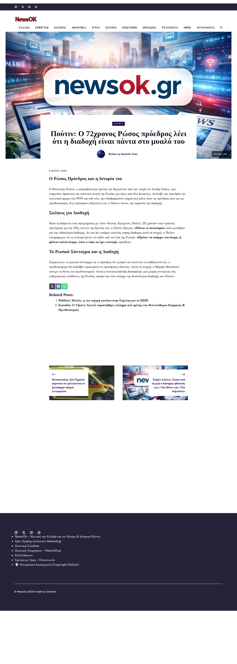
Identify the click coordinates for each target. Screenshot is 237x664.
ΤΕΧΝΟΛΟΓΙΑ (205, 27)
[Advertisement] (118, 341)
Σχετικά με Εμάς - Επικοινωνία (35, 560)
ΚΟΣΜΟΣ (60, 27)
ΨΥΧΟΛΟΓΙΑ (170, 27)
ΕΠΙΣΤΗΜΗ (129, 27)
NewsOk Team (129, 154)
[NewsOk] (26, 19)
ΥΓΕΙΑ (96, 27)
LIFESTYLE (42, 27)
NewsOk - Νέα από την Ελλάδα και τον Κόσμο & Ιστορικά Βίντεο (57, 536)
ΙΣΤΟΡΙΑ (111, 27)
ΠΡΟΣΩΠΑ (149, 27)
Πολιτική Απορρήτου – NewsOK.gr (38, 550)
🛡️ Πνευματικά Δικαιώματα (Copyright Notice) (47, 565)
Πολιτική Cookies (27, 546)
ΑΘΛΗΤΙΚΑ (79, 27)
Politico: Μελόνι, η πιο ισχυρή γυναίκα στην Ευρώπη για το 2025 (103, 300)
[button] (220, 27)
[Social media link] (15, 7)
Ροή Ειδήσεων (24, 555)
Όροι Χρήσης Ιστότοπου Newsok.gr (38, 541)
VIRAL (187, 27)
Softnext (51, 591)
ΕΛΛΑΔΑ (24, 27)
